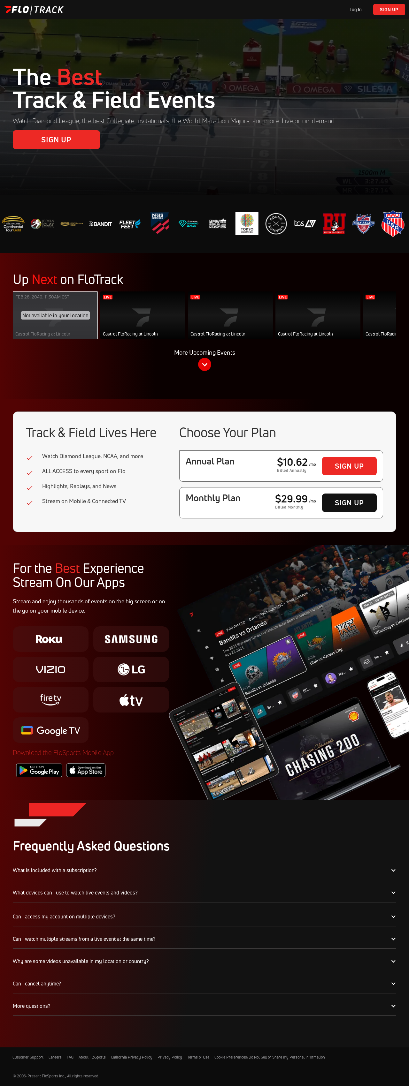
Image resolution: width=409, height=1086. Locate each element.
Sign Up (389, 9)
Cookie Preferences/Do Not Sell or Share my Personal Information (269, 1057)
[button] (204, 361)
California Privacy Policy (131, 1057)
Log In (356, 9)
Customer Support (27, 1057)
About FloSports (92, 1057)
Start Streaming (143, 322)
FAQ (70, 1057)
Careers (55, 1057)
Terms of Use (198, 1057)
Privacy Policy (170, 1057)
